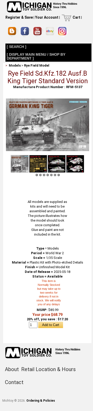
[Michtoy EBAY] (51, 32)
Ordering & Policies (40, 400)
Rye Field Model (36, 65)
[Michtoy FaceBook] (26, 32)
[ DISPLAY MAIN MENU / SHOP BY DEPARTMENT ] (36, 56)
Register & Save (19, 17)
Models (15, 65)
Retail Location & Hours (48, 369)
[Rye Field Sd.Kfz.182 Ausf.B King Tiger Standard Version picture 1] (47, 100)
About (12, 369)
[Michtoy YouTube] (38, 32)
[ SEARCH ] (16, 47)
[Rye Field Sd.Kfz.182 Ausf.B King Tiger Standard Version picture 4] (75, 164)
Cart (76, 17)
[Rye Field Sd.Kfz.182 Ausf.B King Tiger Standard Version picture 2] (38, 164)
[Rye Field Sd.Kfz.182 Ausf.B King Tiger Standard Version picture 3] (56, 164)
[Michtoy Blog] (13, 32)
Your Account (46, 17)
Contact (14, 382)
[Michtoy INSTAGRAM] (63, 32)
